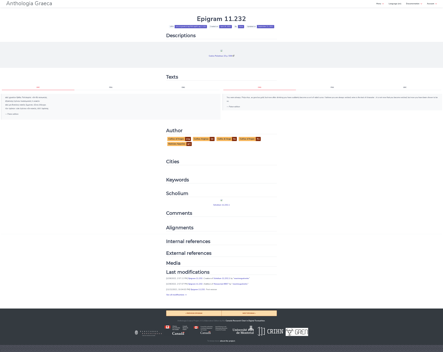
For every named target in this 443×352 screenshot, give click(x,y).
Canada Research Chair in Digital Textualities (245, 321)
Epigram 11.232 (195, 278)
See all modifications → (176, 295)
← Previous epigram (193, 313)
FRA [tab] (110, 87)
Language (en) (395, 4)
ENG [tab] (183, 87)
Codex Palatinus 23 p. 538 (220, 56)
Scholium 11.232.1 (221, 205)
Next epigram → (249, 313)
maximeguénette (241, 278)
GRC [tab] (38, 87)
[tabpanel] (111, 107)
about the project (227, 341)
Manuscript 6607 (221, 284)
